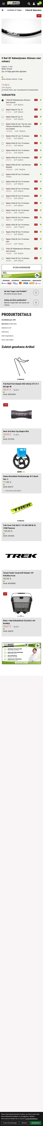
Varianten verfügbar (13, 491)
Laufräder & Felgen (14, 10)
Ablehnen (24, 1123)
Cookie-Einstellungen (10, 1123)
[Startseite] (2, 10)
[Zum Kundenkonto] (33, 3)
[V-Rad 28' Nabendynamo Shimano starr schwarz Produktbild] (21, 31)
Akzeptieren (36, 1123)
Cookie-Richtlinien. (31, 1119)
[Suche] (29, 3)
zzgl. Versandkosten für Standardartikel (25, 90)
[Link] (3, 3)
